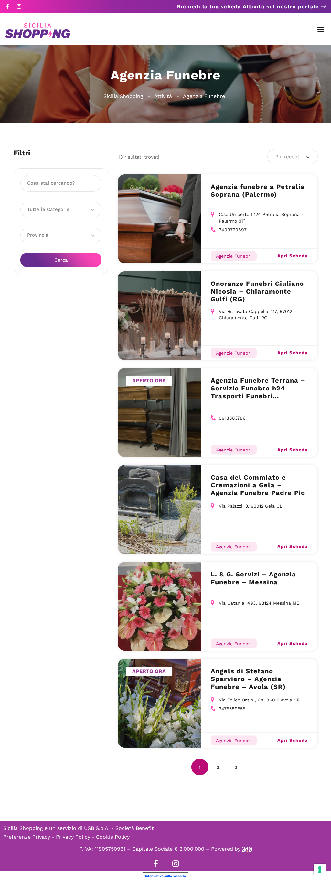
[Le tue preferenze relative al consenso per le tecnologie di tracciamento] (320, 870)
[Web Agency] (247, 849)
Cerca (61, 260)
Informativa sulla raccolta (165, 876)
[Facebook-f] (7, 6)
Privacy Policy (73, 837)
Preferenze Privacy (26, 837)
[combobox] (292, 156)
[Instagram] (19, 6)
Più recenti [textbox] (288, 157)
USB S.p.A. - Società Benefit (119, 828)
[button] (320, 29)
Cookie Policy (113, 837)
